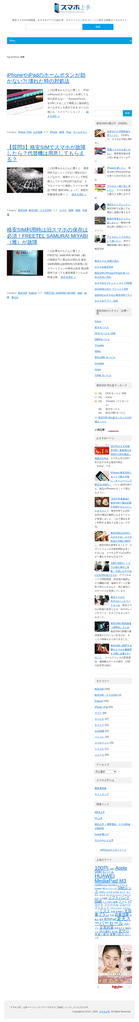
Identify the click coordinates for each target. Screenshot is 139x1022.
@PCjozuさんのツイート (113, 850)
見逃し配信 (102, 934)
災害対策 (106, 927)
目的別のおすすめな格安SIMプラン (113, 295)
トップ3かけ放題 (110, 902)
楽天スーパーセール (113, 921)
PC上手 (99, 818)
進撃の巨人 (117, 934)
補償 (77, 210)
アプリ (98, 713)
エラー (123, 892)
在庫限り (120, 911)
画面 (79, 293)
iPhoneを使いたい (116, 168)
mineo (98, 369)
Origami (98, 888)
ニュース (99, 754)
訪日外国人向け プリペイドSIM (111, 289)
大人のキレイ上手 (104, 840)
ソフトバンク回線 (112, 899)
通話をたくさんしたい (118, 204)
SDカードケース (109, 888)
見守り (123, 931)
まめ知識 (37, 132)
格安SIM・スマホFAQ (40, 210)
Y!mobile (99, 345)
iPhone (53, 132)
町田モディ (120, 928)
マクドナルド (116, 908)
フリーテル (111, 904)
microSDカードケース (118, 885)
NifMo (98, 351)
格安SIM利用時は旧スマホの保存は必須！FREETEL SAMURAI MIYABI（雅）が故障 (47, 236)
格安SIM (22, 210)
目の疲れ (105, 931)
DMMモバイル (102, 339)
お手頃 (116, 892)
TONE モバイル (103, 375)
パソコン (99, 736)
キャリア (99, 725)
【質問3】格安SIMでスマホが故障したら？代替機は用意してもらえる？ (46, 153)
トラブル (99, 748)
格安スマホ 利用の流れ (107, 261)
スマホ (62, 210)
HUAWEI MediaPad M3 (110, 878)
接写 (101, 919)
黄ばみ (14, 297)
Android (33, 293)
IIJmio (98, 321)
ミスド (104, 911)
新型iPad (110, 919)
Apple (121, 868)
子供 (112, 915)
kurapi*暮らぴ (102, 834)
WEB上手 (100, 812)
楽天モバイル (102, 327)
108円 (112, 869)
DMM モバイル (104, 871)
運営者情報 (100, 788)
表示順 (115, 932)
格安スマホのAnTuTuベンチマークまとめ (121, 601)
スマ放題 (103, 898)
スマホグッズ (102, 742)
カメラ (102, 895)
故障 (61, 132)
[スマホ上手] (72, 12)
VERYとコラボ (105, 892)
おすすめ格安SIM (104, 267)
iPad (68, 132)
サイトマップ (102, 794)
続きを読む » (79, 194)
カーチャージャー (114, 895)
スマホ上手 (104, 1011)
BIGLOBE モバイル (105, 357)
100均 (102, 868)
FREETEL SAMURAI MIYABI (59, 293)
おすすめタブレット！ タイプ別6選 (113, 283)
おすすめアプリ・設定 (106, 300)
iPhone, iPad (24, 132)
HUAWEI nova (101, 885)
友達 (113, 911)
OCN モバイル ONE (105, 333)
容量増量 (122, 915)
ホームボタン (80, 132)
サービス (99, 719)
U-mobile (99, 363)
